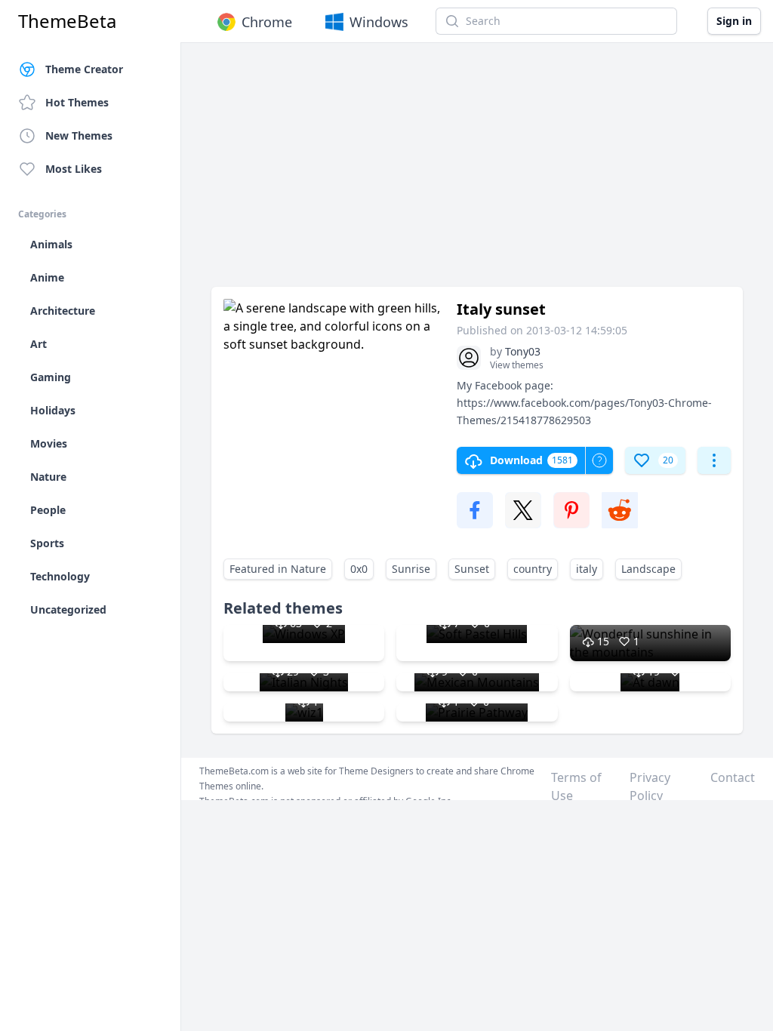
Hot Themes (77, 102)
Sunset (471, 569)
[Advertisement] (477, 172)
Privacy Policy (650, 786)
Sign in (734, 21)
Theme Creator (84, 69)
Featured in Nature (277, 569)
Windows (379, 22)
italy (586, 569)
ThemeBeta (67, 21)
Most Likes (73, 169)
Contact (732, 777)
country (532, 569)
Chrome (267, 22)
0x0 (359, 569)
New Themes (78, 135)
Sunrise (411, 569)
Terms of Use (576, 786)
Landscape (648, 569)
